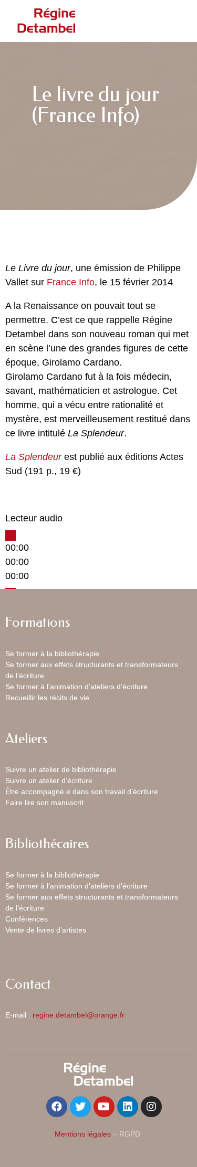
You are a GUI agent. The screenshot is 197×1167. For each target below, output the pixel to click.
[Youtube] (104, 1106)
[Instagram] (151, 1106)
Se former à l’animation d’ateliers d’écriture (76, 686)
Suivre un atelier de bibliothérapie (61, 769)
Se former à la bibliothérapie (52, 653)
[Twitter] (80, 1106)
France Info (71, 282)
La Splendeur (33, 457)
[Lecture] (10, 535)
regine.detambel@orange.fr (79, 1015)
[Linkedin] (127, 1106)
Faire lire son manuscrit (44, 802)
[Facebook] (56, 1106)
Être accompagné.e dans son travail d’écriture (81, 791)
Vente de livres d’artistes (45, 930)
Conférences (26, 919)
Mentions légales (83, 1134)
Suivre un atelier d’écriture (48, 780)
